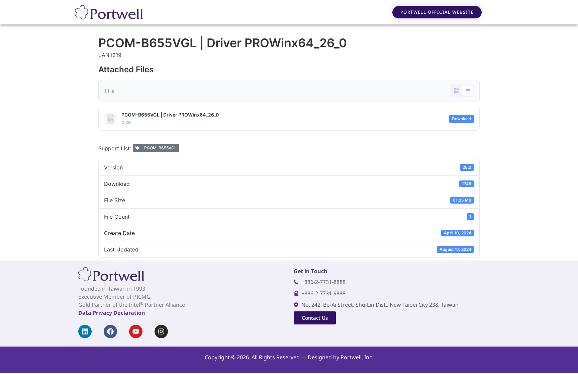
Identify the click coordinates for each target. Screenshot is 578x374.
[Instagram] (161, 331)
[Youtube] (135, 331)
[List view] (467, 90)
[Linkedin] (85, 331)
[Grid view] (456, 90)
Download (461, 118)
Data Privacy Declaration (111, 312)
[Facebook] (110, 331)
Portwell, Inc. (357, 357)
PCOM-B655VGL (159, 147)
